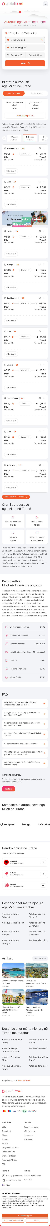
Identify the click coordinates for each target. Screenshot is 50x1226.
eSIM (4, 1127)
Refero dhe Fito (8, 1152)
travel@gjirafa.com (14, 1176)
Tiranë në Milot (36, 93)
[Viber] (3, 1185)
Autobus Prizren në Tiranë (11, 1058)
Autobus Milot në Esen (13, 922)
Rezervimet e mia (31, 1127)
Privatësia (28, 1179)
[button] (25, 703)
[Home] (12, 4)
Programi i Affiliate (9, 1160)
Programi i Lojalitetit (10, 1147)
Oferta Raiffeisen (9, 1156)
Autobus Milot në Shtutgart (10, 942)
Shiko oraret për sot (25, 115)
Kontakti (8, 789)
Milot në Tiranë (13, 93)
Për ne (4, 1135)
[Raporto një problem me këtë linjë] (40, 148)
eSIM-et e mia (29, 1131)
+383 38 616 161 (13, 1180)
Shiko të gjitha (40, 958)
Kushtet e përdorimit (32, 1175)
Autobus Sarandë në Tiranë (12, 1041)
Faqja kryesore (8, 1080)
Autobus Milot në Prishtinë (10, 915)
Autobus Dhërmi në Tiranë (11, 1067)
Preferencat (29, 1135)
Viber (8, 1185)
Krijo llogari (28, 1139)
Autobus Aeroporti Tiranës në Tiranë (11, 1050)
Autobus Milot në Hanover (10, 933)
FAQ (4, 1164)
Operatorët (6, 1131)
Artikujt (5, 1143)
